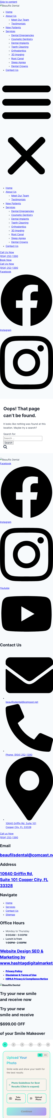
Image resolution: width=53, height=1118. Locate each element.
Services (10, 31)
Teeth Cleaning (19, 46)
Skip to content (8, 1)
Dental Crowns (19, 66)
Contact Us (12, 70)
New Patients (13, 27)
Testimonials (18, 23)
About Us (11, 16)
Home (9, 12)
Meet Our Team (20, 19)
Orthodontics (18, 50)
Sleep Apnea (18, 62)
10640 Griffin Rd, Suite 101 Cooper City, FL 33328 (24, 879)
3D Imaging (17, 54)
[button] (26, 129)
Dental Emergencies (22, 35)
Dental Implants (20, 43)
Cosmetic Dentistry (22, 39)
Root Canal (17, 58)
